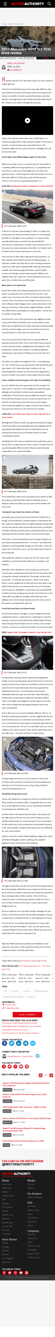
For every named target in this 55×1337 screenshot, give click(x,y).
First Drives (18, 24)
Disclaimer (32, 1250)
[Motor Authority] (27, 4)
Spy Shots (7, 1110)
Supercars (7, 1134)
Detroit (5, 1250)
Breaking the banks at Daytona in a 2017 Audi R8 (31, 186)
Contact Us (33, 1238)
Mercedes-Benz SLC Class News (13, 996)
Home (4, 24)
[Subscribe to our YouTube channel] (21, 1067)
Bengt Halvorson (15, 62)
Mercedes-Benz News (41, 991)
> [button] (51, 1075)
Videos (5, 1192)
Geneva (5, 1254)
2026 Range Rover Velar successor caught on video (24, 1107)
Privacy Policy (34, 1257)
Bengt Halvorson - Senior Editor (21, 1056)
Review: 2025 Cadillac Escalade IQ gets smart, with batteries (24, 1095)
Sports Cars (31, 996)
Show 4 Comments (27, 1014)
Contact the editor (12, 1008)
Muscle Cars (7, 1215)
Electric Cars (7, 1222)
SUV (4, 1199)
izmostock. (46, 1277)
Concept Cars (8, 1196)
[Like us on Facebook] (4, 1067)
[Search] (49, 4)
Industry (6, 1144)
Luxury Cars (26, 991)
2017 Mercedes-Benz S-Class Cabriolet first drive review (26, 415)
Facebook (26, 960)
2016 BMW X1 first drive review (14, 1029)
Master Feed (33, 1210)
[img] (4, 1043)
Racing (5, 1211)
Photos (31, 1184)
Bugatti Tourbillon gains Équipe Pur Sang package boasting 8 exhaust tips (24, 1129)
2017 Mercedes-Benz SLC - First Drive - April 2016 (27, 967)
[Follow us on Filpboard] (27, 1067)
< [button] (40, 1075)
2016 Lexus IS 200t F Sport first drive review (19, 1023)
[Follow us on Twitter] (10, 1067)
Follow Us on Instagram (22, 1162)
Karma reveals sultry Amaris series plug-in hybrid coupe (27, 1118)
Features (6, 1234)
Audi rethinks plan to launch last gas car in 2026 (23, 1141)
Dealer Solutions (35, 1197)
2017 (5, 991)
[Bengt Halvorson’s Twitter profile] (36, 1056)
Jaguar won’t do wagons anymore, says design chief (29, 632)
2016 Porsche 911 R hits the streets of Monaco (20, 1033)
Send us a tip (10, 1004)
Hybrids (5, 1203)
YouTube (43, 960)
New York (6, 1262)
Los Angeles (7, 1258)
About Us (32, 1234)
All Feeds (32, 1206)
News (10, 24)
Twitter (33, 960)
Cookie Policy (33, 1254)
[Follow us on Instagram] (15, 1067)
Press (30, 1242)
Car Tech (6, 1230)
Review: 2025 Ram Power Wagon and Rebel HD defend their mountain (26, 1084)
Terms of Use (34, 1246)
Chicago (5, 1247)
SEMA (5, 1243)
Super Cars (7, 1188)
